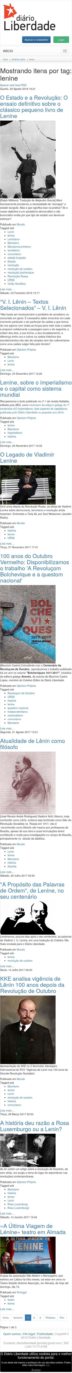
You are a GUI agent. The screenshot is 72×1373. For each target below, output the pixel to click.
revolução (13, 265)
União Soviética (17, 283)
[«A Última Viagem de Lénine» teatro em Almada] (28, 1255)
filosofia (12, 866)
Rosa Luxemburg (18, 1204)
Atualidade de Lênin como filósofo (32, 744)
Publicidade (45, 1334)
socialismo (14, 250)
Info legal (29, 1334)
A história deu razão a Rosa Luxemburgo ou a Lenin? (34, 1126)
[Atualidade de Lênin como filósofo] (28, 782)
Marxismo (13, 243)
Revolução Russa (18, 276)
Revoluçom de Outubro (21, 693)
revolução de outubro (20, 269)
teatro (11, 1300)
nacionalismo (15, 715)
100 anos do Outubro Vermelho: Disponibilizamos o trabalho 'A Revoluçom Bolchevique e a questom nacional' (34, 568)
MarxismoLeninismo (19, 246)
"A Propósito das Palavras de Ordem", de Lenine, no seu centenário (32, 890)
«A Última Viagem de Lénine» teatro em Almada (33, 1229)
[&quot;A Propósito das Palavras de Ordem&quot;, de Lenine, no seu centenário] (28, 917)
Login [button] (61, 39)
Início (8, 51)
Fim (62, 1317)
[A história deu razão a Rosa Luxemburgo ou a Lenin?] (28, 1150)
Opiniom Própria (26, 349)
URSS (11, 280)
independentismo (18, 711)
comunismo (14, 254)
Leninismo (14, 239)
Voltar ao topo (61, 1365)
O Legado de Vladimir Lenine (27, 457)
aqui (48, 1365)
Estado (12, 261)
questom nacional (18, 708)
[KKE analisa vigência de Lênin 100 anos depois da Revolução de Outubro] (28, 1029)
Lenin (11, 232)
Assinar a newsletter (36, 39)
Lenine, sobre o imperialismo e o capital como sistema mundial (36, 388)
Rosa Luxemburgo (18, 1208)
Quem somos (12, 1334)
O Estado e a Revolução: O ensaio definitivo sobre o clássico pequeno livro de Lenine (34, 106)
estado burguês (17, 257)
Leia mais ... (7, 289)
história (12, 436)
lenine (11, 235)
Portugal (22, 1292)
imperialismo (15, 433)
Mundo (21, 224)
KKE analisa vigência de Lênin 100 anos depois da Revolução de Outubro (32, 984)
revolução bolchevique (21, 272)
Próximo (50, 1317)
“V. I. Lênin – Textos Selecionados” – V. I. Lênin (33, 304)
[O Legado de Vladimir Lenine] (28, 484)
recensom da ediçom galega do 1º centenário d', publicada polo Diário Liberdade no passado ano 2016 (34, 408)
